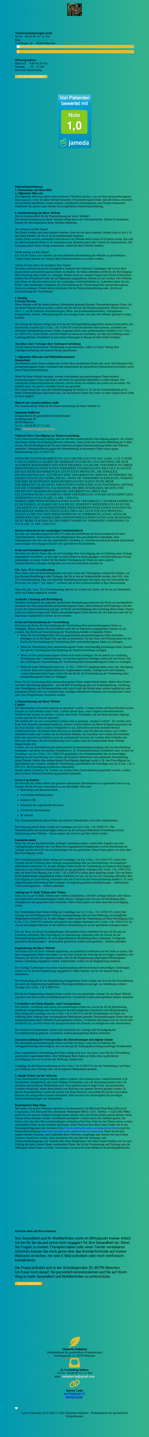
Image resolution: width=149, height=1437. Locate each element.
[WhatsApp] (18, 51)
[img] (74, 9)
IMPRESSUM (74, 1397)
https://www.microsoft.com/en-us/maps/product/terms (89, 1128)
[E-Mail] (18, 46)
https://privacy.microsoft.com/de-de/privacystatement (72, 1131)
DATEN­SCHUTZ (74, 1394)
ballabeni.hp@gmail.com (38, 40)
